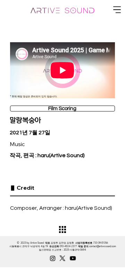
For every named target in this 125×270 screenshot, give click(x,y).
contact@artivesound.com (102, 246)
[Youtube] (72, 258)
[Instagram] (52, 258)
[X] (62, 258)
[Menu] (117, 10)
